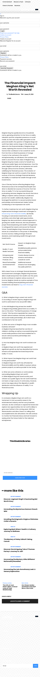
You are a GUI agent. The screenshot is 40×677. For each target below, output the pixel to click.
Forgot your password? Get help (9, 33)
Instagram (20, 652)
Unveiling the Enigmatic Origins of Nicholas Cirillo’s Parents (21, 520)
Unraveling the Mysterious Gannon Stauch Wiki (20, 510)
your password (4, 29)
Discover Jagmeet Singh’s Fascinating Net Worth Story (20, 500)
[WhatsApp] (26, 98)
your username (4, 23)
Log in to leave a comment (20, 601)
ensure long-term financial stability (14, 214)
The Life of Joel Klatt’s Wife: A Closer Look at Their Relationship (10, 587)
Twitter (29, 652)
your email (3, 46)
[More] (31, 98)
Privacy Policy (4, 37)
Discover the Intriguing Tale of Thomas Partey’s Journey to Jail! (19, 550)
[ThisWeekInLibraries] (20, 432)
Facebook (9, 652)
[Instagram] (15, 652)
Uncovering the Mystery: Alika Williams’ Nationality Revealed (19, 560)
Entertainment (20, 78)
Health (13, 526)
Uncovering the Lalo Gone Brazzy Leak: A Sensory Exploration (19, 570)
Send (35, 666)
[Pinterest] (22, 98)
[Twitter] (18, 98)
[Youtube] (4, 655)
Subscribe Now (20, 478)
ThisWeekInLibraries (14, 94)
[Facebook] (14, 98)
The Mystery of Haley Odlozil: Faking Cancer (18, 540)
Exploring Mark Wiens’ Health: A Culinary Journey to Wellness (20, 530)
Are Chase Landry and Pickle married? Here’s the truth (29, 586)
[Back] (0, 14)
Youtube (8, 655)
